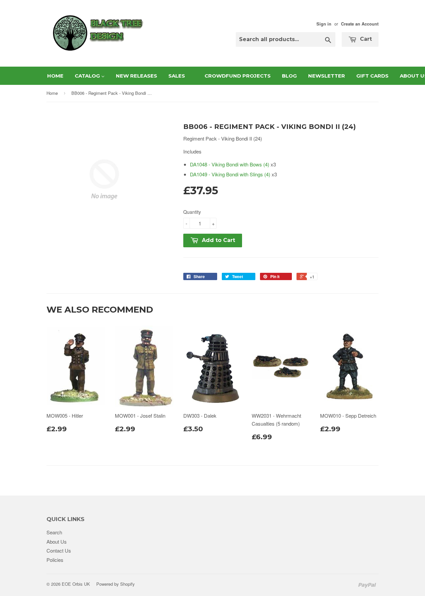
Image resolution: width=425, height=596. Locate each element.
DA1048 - (229, 164)
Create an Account (360, 24)
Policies (54, 559)
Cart (365, 39)
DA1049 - (230, 174)
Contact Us (58, 550)
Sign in (323, 24)
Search (54, 532)
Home (52, 93)
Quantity (192, 212)
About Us (56, 541)
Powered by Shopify (115, 584)
